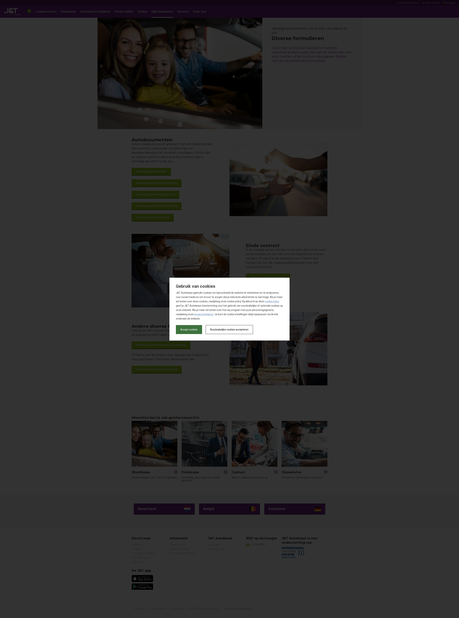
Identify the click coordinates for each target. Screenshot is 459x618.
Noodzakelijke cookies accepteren (229, 329)
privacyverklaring (203, 314)
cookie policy (272, 301)
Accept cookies (189, 329)
